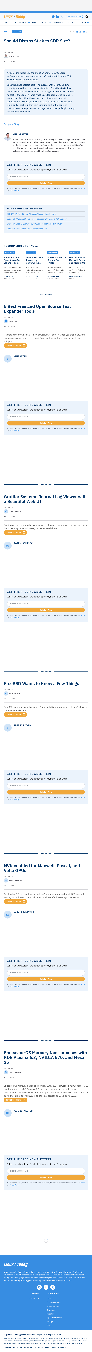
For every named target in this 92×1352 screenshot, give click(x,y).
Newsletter (76, 16)
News (5, 23)
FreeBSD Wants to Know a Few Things (56, 260)
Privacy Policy (14, 190)
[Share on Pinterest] (84, 32)
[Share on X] (80, 32)
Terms (82, 188)
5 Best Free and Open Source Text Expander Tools (13, 260)
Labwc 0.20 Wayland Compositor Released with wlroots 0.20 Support (37, 219)
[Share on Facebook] (77, 32)
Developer (58, 23)
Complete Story (11, 124)
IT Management (20, 23)
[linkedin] (57, 16)
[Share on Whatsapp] (87, 32)
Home (6, 32)
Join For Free (46, 183)
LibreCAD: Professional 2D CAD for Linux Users (27, 229)
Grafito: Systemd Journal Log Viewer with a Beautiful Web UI (34, 260)
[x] (61, 16)
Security (72, 23)
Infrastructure (40, 23)
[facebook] (53, 16)
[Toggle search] (86, 16)
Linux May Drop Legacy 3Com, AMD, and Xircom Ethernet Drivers (35, 224)
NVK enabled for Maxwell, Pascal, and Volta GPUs (77, 260)
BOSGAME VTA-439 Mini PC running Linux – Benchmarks (31, 214)
